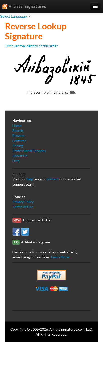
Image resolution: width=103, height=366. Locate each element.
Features (19, 141)
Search (17, 130)
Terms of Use (23, 207)
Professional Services (29, 151)
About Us (20, 156)
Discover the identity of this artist (31, 46)
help (29, 179)
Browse (18, 135)
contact (52, 179)
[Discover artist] (51, 68)
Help (16, 161)
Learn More (60, 257)
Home (17, 125)
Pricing (17, 146)
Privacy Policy (23, 202)
